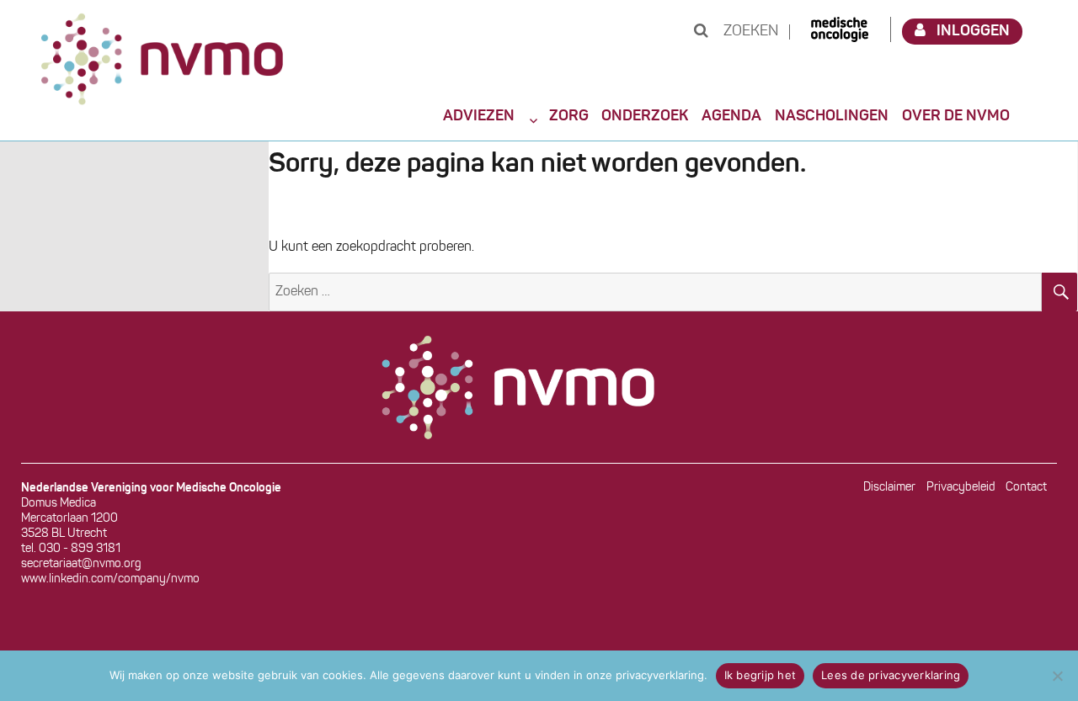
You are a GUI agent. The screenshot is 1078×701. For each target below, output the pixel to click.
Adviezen (479, 116)
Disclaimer (889, 487)
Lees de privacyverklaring (890, 675)
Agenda (731, 116)
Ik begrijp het (760, 675)
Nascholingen (832, 116)
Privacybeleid (960, 487)
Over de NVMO (956, 116)
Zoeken (749, 32)
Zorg (569, 116)
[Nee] (1057, 675)
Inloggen (973, 31)
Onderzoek (644, 116)
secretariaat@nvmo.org (81, 564)
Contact (1026, 487)
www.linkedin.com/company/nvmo (110, 579)
